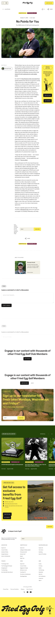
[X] (24, 592)
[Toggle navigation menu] (3, 3)
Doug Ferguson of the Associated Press (30, 78)
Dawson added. (24, 160)
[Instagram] (27, 592)
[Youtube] (31, 592)
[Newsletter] (6, 3)
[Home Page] (27, 3)
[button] (50, 9)
